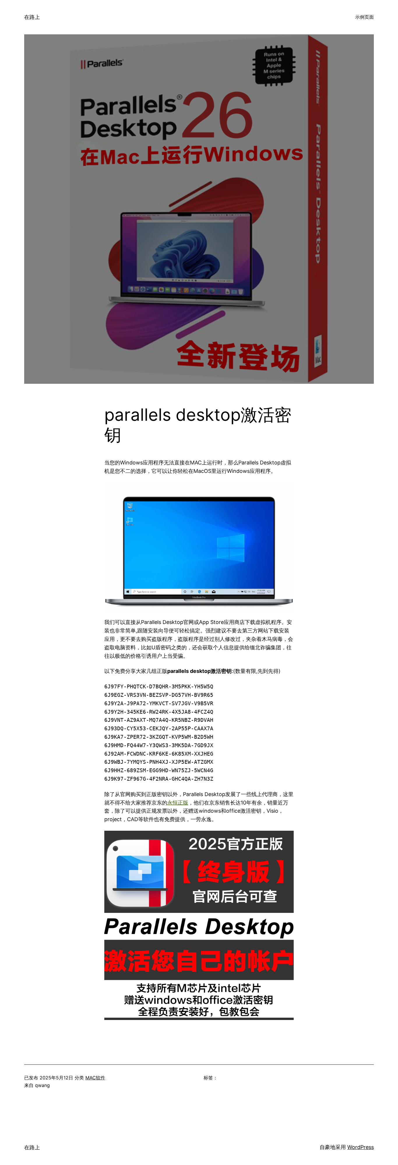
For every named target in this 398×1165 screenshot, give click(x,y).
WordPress (360, 1147)
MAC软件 (95, 1078)
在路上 (32, 17)
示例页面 (364, 17)
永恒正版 (177, 803)
